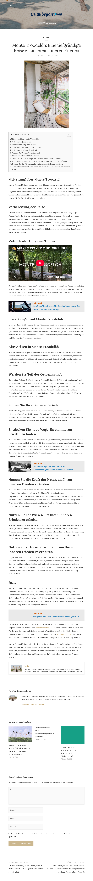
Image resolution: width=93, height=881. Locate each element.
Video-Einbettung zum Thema (24, 144)
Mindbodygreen (64, 634)
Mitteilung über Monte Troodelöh (25, 139)
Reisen (46, 37)
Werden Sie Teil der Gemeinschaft (26, 153)
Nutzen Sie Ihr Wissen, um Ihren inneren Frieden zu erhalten (37, 164)
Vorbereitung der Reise (21, 142)
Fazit (14, 169)
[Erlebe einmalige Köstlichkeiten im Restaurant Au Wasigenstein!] (72, 735)
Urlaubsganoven (49, 23)
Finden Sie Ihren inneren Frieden (25, 156)
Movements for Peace (45, 628)
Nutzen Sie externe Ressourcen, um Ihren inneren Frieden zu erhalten (41, 167)
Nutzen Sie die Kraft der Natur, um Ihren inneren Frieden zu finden (39, 161)
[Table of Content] (69, 135)
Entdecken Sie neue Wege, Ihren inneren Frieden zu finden (36, 158)
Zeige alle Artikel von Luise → (33, 704)
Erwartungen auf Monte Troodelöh (26, 147)
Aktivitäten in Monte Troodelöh (24, 150)
